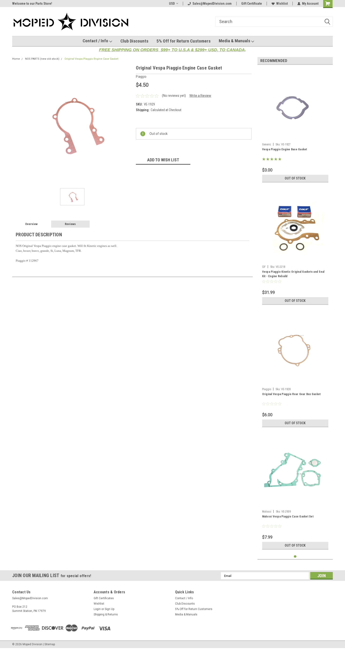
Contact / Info (96, 40)
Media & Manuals (235, 40)
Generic (266, 144)
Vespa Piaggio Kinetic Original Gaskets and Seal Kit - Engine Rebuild (293, 274)
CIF (264, 266)
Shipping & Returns (106, 614)
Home (16, 58)
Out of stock (295, 178)
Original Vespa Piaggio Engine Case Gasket (91, 58)
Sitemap (49, 644)
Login (97, 609)
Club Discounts (134, 41)
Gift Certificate (251, 3)
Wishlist (282, 3)
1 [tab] (295, 556)
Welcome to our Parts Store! (32, 3)
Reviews (70, 224)
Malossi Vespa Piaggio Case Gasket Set (288, 516)
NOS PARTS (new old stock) (42, 58)
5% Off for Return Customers (184, 41)
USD (172, 3)
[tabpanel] (295, 126)
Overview (31, 224)
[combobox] (274, 22)
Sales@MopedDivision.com (212, 3)
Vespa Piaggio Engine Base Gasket (284, 149)
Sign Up (109, 609)
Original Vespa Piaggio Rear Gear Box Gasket (291, 394)
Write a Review (200, 95)
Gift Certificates (104, 598)
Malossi (266, 511)
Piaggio (266, 389)
